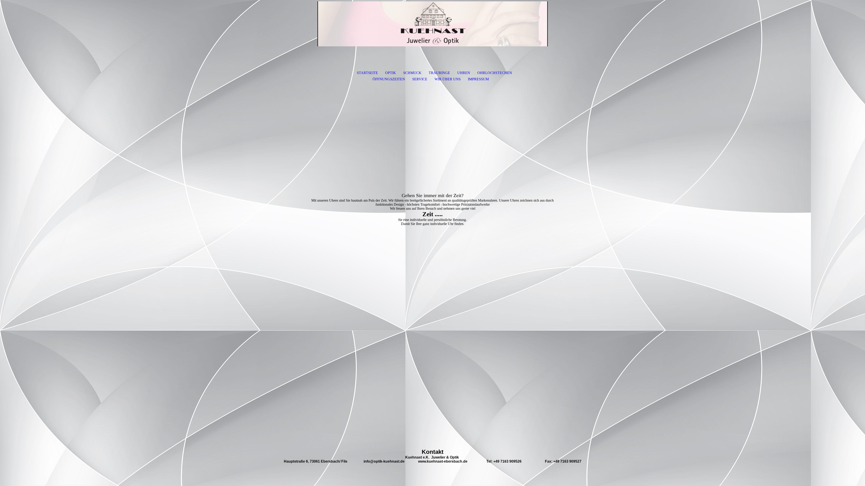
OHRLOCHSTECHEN (494, 73)
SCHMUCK (412, 73)
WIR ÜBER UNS (448, 79)
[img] (432, 23)
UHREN (463, 73)
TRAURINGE (439, 73)
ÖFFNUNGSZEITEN (389, 79)
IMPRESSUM (478, 79)
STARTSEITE (367, 73)
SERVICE (419, 79)
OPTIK (390, 73)
